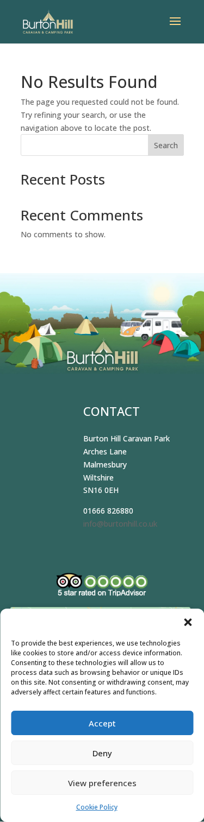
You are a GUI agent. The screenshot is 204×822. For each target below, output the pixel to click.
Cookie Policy (97, 807)
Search (166, 145)
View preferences (102, 782)
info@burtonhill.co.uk (120, 524)
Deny (102, 753)
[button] (187, 622)
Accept (102, 723)
